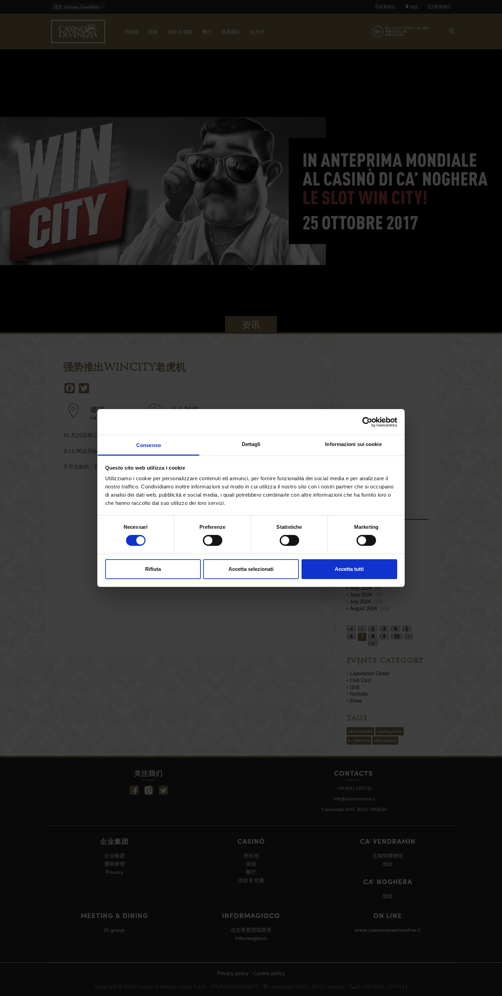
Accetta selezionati (251, 569)
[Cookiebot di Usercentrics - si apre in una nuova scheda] (367, 422)
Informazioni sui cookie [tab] (353, 444)
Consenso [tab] (148, 445)
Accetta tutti (349, 569)
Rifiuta (153, 569)
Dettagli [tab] (251, 444)
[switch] (212, 540)
